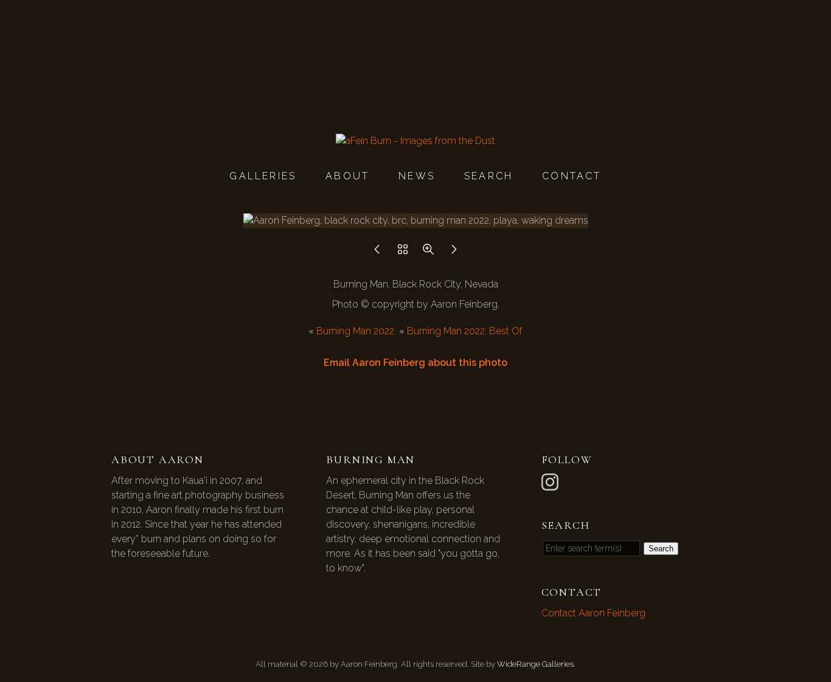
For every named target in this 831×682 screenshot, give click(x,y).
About (347, 176)
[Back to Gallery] (402, 252)
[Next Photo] (454, 252)
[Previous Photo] (377, 252)
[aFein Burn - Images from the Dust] (415, 140)
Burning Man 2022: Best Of (465, 331)
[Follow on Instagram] (551, 481)
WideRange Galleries (535, 664)
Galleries (262, 176)
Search (488, 176)
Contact (571, 176)
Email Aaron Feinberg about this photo (415, 362)
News (416, 176)
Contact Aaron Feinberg (593, 613)
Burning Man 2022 (355, 331)
